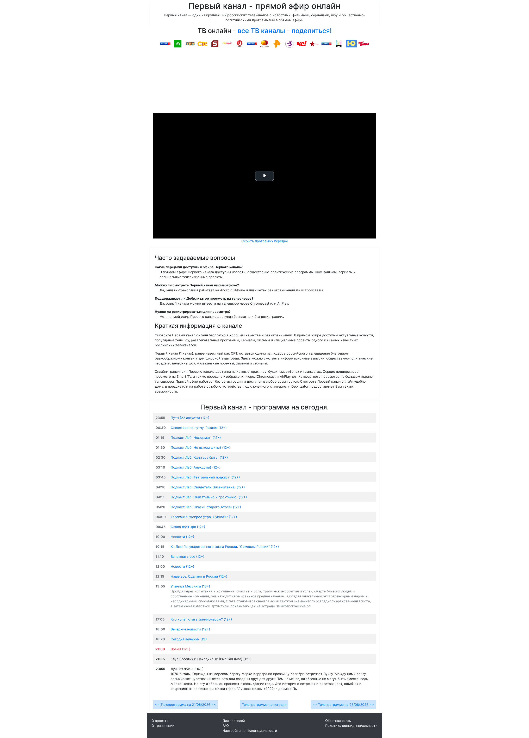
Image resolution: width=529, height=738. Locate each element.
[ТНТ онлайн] (190, 43)
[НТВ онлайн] (177, 43)
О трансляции (162, 726)
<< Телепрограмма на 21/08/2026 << (185, 704)
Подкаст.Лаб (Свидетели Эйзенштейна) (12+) (208, 487)
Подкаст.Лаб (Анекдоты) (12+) (195, 467)
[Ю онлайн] (351, 43)
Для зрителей (234, 721)
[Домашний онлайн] (264, 43)
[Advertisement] (264, 82)
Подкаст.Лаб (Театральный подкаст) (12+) (205, 477)
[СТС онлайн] (202, 43)
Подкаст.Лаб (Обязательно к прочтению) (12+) (209, 497)
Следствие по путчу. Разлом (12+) (199, 428)
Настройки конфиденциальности (250, 731)
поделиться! (312, 31)
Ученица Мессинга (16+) (190, 586)
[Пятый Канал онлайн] (215, 43)
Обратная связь (338, 721)
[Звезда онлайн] (314, 43)
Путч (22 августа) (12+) (190, 418)
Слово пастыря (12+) (188, 527)
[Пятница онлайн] (363, 43)
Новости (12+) (182, 537)
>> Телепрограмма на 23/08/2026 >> (343, 704)
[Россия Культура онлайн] (252, 43)
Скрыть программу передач (264, 241)
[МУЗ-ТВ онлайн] (339, 43)
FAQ (226, 726)
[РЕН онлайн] (277, 43)
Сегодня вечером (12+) (190, 639)
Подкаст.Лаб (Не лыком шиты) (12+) (200, 447)
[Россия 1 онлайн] (165, 43)
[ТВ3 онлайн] (289, 43)
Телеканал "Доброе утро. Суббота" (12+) (204, 517)
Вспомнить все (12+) (187, 556)
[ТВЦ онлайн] (239, 43)
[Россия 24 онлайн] (326, 43)
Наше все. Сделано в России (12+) (199, 576)
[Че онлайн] (301, 43)
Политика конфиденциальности (351, 726)
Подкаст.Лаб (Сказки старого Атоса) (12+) (206, 507)
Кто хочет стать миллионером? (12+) (201, 619)
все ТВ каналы (261, 31)
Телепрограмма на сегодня (264, 704)
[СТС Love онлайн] (227, 43)
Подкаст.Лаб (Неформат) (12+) (196, 437)
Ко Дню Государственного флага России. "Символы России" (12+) (225, 547)
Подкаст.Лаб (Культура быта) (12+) (199, 457)
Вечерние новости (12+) (190, 629)
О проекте (159, 721)
